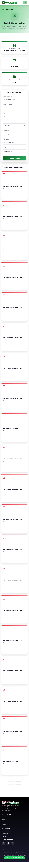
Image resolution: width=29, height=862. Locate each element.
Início (3, 817)
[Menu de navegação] (25, 2)
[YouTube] (12, 843)
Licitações (4, 831)
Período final (7, 130)
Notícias (4, 819)
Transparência (5, 822)
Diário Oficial (5, 833)
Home (2, 9)
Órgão (5, 148)
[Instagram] (3, 843)
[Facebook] (8, 843)
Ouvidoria (4, 824)
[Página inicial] (9, 2)
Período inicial (7, 122)
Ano (4, 113)
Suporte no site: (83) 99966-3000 (15, 857)
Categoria (6, 139)
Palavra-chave (7, 96)
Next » (18, 783)
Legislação (4, 836)
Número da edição (8, 104)
